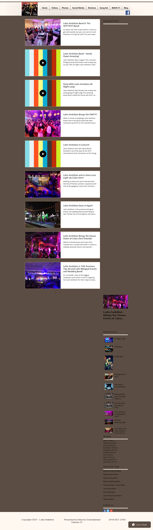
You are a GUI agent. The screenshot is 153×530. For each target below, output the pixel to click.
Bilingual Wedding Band (111, 481)
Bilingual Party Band (110, 478)
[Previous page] (55, 293)
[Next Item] (124, 302)
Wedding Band (108, 499)
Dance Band (120, 485)
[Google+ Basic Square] (111, 510)
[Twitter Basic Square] (108, 510)
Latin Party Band (109, 492)
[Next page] (70, 293)
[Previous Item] (107, 302)
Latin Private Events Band (112, 496)
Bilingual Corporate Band (112, 471)
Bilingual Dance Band (110, 474)
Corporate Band (109, 485)
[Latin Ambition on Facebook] (128, 13)
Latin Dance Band (109, 488)
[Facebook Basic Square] (104, 510)
